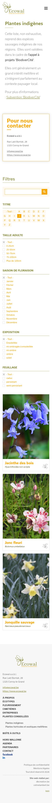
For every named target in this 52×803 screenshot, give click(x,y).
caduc (9, 378)
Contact (8, 751)
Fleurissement (12, 705)
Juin (8, 300)
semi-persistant (14, 385)
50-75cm (10, 253)
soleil (9, 357)
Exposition (11, 332)
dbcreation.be (42, 781)
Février (9, 285)
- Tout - (9, 211)
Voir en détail (15, 454)
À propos (8, 697)
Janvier (9, 281)
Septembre (12, 311)
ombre (9, 354)
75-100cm (11, 257)
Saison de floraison (18, 270)
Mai (8, 296)
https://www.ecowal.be (19, 155)
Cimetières (9, 709)
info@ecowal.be (15, 151)
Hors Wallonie (12, 739)
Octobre (10, 315)
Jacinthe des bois (19, 463)
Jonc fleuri (13, 543)
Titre (7, 204)
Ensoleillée (11, 343)
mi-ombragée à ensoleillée (19, 346)
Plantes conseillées (16, 716)
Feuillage (10, 367)
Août (8, 307)
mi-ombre (11, 350)
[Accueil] (13, 13)
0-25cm (10, 246)
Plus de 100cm (13, 261)
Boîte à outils (11, 733)
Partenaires (10, 747)
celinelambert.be (41, 785)
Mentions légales (41, 768)
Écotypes (9, 701)
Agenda (7, 743)
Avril (8, 292)
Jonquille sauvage (19, 622)
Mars (8, 289)
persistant (11, 382)
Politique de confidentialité (36, 765)
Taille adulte (13, 235)
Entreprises (10, 712)
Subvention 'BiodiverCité (23, 97)
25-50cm (10, 249)
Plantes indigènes (14, 723)
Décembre (11, 322)
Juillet (9, 303)
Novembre (11, 318)
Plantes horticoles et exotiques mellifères (26, 726)
